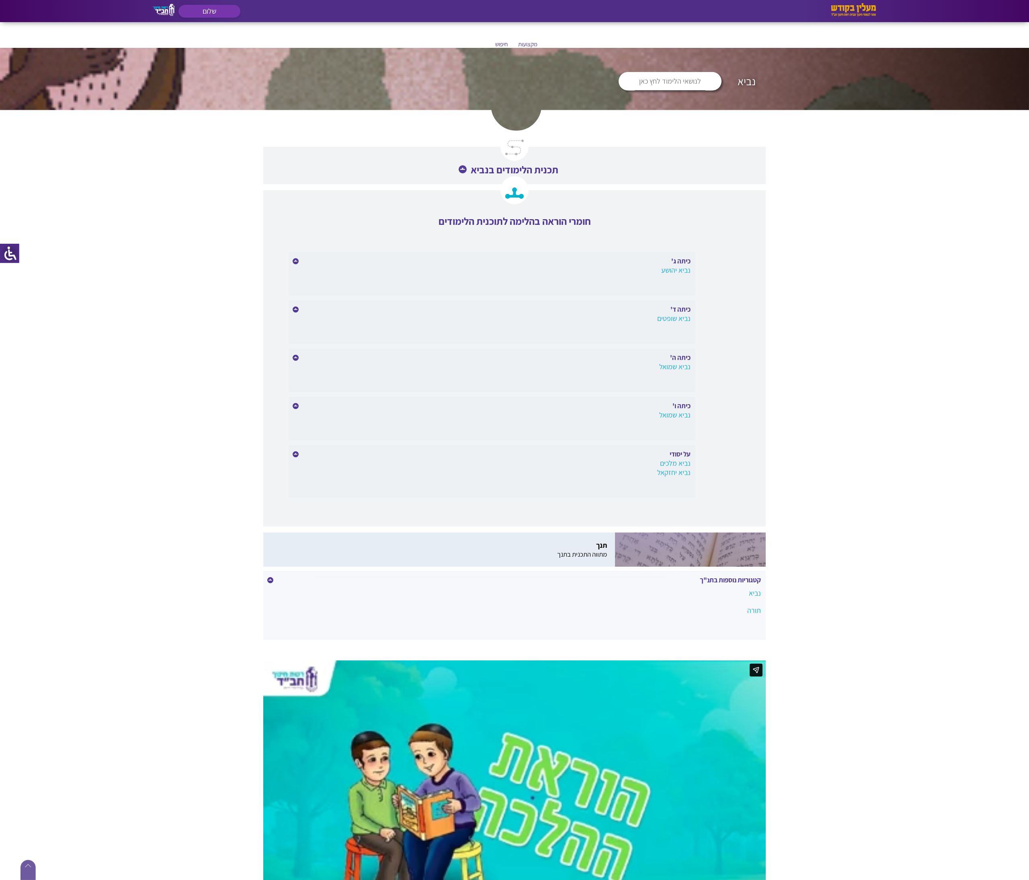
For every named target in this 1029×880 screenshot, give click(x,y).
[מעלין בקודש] (853, 14)
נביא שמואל (675, 366)
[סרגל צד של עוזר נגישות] (9, 253)
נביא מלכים (675, 463)
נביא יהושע (676, 270)
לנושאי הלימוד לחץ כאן (670, 81)
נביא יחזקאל (674, 472)
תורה (754, 610)
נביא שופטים (674, 318)
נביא (755, 593)
